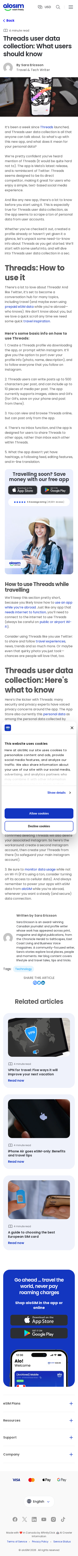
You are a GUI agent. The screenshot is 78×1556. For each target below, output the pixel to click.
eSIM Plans (11, 1403)
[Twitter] (10, 1552)
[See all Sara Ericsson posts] (39, 938)
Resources (11, 1420)
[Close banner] (72, 727)
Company (11, 1454)
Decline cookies (39, 826)
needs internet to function (25, 612)
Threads (46, 127)
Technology (23, 969)
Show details (56, 792)
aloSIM (27, 888)
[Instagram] (32, 1552)
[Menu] (71, 7)
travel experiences (50, 641)
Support (10, 1437)
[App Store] (22, 490)
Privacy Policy (40, 1541)
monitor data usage (40, 869)
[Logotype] (13, 7)
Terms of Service (17, 1541)
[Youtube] (25, 1552)
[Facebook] (2, 1552)
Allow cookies (39, 813)
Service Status (62, 1541)
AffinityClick (48, 1532)
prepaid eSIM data (19, 306)
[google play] (39, 1333)
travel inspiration (36, 321)
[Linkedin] (17, 1552)
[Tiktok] (40, 1552)
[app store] (39, 1320)
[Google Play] (55, 490)
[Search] (58, 7)
